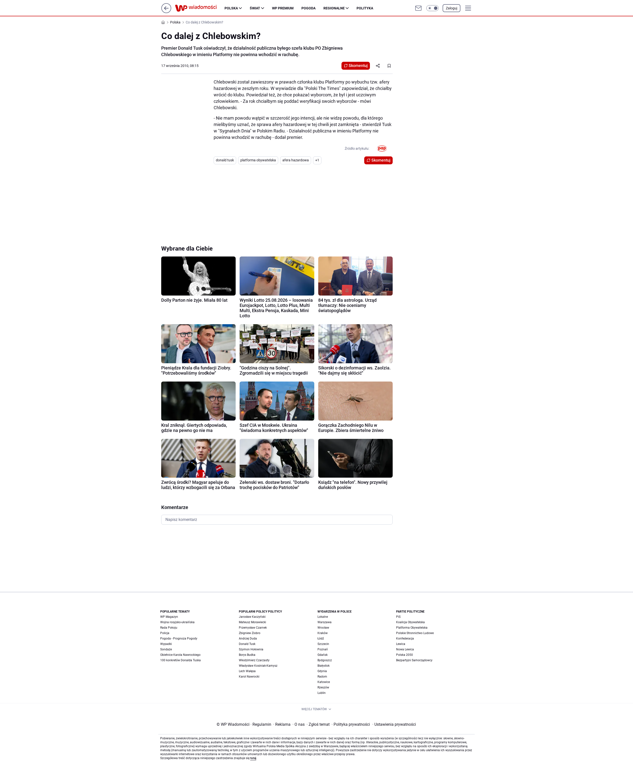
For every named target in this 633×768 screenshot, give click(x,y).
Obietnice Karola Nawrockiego (180, 655)
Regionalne (334, 8)
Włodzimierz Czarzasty (254, 660)
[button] (432, 8)
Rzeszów (323, 687)
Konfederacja (405, 638)
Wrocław (323, 627)
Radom (322, 676)
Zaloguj (451, 8)
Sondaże (166, 649)
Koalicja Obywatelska (410, 622)
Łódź (320, 638)
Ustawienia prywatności (394, 724)
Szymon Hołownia (251, 649)
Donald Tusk (247, 644)
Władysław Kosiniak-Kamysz (258, 665)
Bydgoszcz (324, 660)
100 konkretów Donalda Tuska (180, 660)
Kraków (322, 633)
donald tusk (225, 160)
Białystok (323, 665)
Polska (231, 8)
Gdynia (322, 671)
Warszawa (324, 622)
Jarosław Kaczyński (252, 617)
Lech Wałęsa (247, 671)
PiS (398, 617)
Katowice (323, 682)
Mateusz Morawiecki (252, 622)
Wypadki (166, 644)
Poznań (322, 649)
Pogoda (308, 8)
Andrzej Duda (248, 638)
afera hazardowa (295, 160)
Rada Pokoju (168, 627)
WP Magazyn (169, 617)
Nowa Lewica (405, 649)
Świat (255, 8)
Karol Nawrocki (249, 676)
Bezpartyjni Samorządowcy (414, 660)
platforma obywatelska (258, 160)
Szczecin (323, 644)
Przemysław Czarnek (253, 627)
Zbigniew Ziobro (249, 633)
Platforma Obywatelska (412, 627)
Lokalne (322, 617)
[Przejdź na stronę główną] (166, 11)
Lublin (321, 693)
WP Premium (283, 8)
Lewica (400, 644)
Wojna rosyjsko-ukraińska (177, 622)
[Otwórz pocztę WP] (418, 8)
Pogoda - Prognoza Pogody (178, 638)
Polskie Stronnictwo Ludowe (415, 633)
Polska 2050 (404, 655)
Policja (164, 633)
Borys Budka (247, 655)
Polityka (365, 8)
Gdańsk (322, 655)
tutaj (253, 758)
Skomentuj (358, 65)
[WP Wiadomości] (200, 8)
